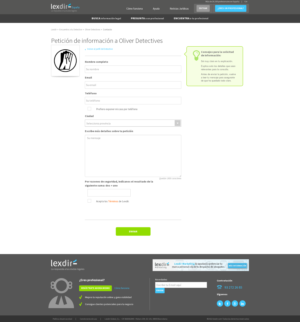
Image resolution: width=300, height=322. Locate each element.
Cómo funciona (134, 8)
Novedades (161, 279)
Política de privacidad (62, 318)
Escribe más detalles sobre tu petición (109, 131)
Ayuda (156, 8)
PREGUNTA (147, 18)
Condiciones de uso (88, 318)
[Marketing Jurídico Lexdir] (201, 265)
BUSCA (106, 18)
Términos (113, 201)
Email (88, 77)
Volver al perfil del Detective (100, 48)
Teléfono (91, 93)
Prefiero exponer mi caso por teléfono (117, 109)
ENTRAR (203, 8)
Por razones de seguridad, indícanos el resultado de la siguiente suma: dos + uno (119, 183)
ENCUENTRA (191, 18)
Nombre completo (96, 61)
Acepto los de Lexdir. (112, 201)
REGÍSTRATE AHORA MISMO (95, 288)
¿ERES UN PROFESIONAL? (231, 8)
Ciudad (89, 116)
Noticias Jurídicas (179, 8)
